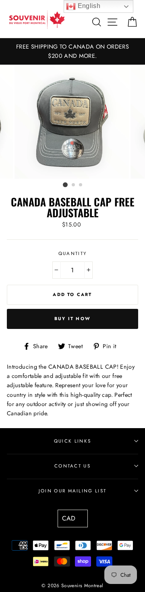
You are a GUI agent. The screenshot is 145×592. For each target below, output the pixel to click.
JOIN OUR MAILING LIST (73, 491)
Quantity (72, 253)
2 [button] (74, 185)
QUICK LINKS (72, 441)
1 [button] (65, 184)
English (88, 5)
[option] (72, 51)
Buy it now (72, 318)
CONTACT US (72, 466)
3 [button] (81, 185)
